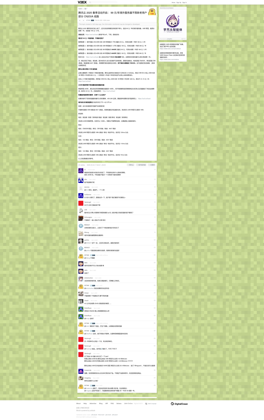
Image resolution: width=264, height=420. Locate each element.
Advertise (93, 403)
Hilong (86, 232)
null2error (87, 194)
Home (173, 2)
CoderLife (87, 370)
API (106, 403)
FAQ (112, 403)
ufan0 (86, 300)
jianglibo (169, 39)
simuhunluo (88, 278)
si (85, 169)
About (78, 403)
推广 (86, 9)
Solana (119, 403)
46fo (85, 263)
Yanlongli (87, 202)
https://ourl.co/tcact (92, 34)
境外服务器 (142, 165)
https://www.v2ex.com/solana (169, 59)
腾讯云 (131, 165)
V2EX (80, 9)
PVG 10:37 (101, 415)
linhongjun (88, 217)
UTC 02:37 (94, 415)
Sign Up (178, 2)
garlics (86, 240)
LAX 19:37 (108, 415)
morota (86, 187)
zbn (85, 179)
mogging (87, 378)
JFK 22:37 (115, 415)
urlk (85, 210)
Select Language (151, 403)
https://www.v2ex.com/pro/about (170, 49)
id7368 (88, 20)
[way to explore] (82, 2)
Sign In (184, 2)
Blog (101, 403)
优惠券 (152, 165)
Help (85, 403)
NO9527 (87, 225)
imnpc (86, 293)
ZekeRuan (87, 308)
